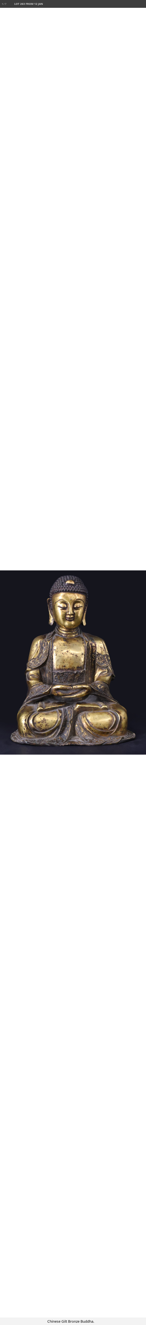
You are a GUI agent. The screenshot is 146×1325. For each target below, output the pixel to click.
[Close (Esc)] (142, 4)
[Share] (134, 4)
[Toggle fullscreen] (126, 4)
